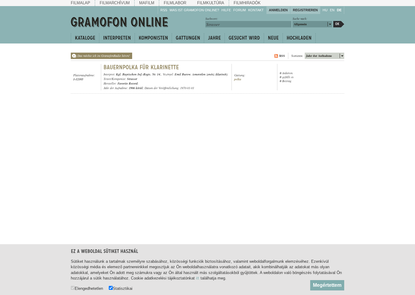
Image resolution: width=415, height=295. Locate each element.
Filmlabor (175, 3)
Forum (239, 10)
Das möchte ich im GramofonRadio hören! (103, 56)
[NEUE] (273, 38)
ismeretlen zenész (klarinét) (210, 74)
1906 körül (136, 88)
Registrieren (305, 10)
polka (237, 79)
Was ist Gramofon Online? (194, 10)
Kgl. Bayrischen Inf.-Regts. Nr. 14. (138, 74)
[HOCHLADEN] (299, 38)
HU (325, 10)
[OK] (338, 24)
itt (197, 278)
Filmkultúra (210, 3)
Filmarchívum (115, 3)
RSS (163, 10)
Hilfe (226, 10)
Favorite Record (128, 83)
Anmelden (278, 10)
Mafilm (146, 3)
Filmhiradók (247, 3)
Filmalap (80, 3)
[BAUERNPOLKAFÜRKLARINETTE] (141, 67)
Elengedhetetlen (89, 288)
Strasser (132, 79)
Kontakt (256, 10)
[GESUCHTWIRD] (244, 38)
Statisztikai (122, 288)
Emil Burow (183, 74)
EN (332, 10)
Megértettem (327, 285)
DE (339, 10)
